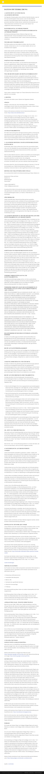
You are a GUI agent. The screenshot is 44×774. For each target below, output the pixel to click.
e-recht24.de (11, 764)
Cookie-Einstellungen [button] (9, 562)
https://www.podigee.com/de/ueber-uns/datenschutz (19, 758)
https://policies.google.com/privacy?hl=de (19, 656)
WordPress (20, 772)
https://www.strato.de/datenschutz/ (16, 112)
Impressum (26, 772)
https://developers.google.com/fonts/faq (13, 654)
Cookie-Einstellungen (38, 772)
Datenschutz (31, 772)
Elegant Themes (10, 772)
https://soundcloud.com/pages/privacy (22, 712)
